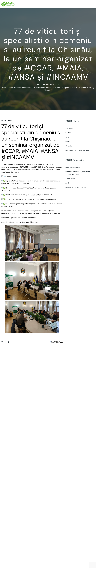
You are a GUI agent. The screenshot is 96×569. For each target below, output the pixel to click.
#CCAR (21, 167)
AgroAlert (69, 128)
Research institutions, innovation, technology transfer (77, 173)
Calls (67, 137)
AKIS (67, 183)
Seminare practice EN (50, 85)
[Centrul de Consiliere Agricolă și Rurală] (8, 4)
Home (38, 85)
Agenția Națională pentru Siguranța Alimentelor (20, 222)
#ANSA (34, 167)
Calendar (68, 146)
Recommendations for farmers (77, 150)
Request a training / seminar (76, 187)
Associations (70, 179)
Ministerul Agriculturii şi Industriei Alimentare (18, 218)
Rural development (72, 167)
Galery (67, 133)
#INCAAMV (43, 167)
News (67, 141)
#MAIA (27, 167)
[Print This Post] (56, 342)
